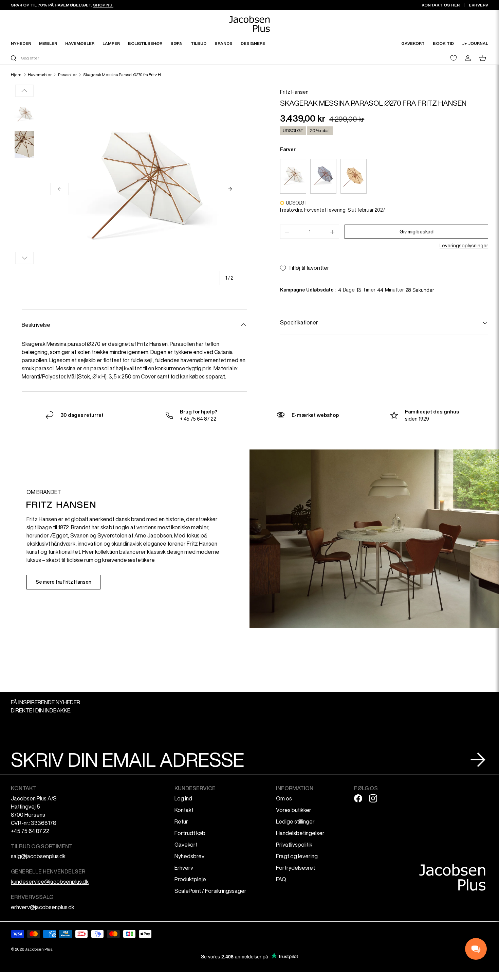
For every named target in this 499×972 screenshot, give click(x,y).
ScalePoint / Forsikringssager (210, 891)
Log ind (183, 798)
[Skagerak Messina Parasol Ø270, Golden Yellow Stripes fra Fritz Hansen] (353, 176)
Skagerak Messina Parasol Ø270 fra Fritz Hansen (124, 75)
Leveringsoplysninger (464, 246)
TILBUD (198, 43)
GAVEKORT (413, 43)
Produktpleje (190, 879)
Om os (284, 798)
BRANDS (224, 43)
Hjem (16, 75)
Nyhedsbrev (189, 856)
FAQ (281, 879)
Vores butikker (293, 810)
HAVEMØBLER (79, 43)
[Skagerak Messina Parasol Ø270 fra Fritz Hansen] (293, 176)
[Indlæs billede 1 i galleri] (24, 114)
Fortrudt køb (189, 833)
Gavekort (186, 844)
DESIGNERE (253, 43)
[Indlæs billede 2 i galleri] (24, 144)
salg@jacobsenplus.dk (38, 856)
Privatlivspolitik (294, 844)
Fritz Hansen (294, 92)
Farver (288, 149)
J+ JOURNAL (475, 43)
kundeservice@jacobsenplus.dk (50, 881)
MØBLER (48, 43)
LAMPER (111, 43)
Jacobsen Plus (38, 949)
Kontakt (183, 810)
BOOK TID (443, 43)
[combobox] (129, 58)
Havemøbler (40, 75)
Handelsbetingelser (300, 833)
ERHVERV (478, 5)
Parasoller (67, 75)
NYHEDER (21, 43)
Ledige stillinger (295, 821)
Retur (181, 821)
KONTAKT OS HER (441, 5)
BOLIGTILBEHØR (145, 43)
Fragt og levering (297, 856)
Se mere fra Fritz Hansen (63, 582)
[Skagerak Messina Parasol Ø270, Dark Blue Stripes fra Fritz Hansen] (323, 176)
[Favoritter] (453, 58)
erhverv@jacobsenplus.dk (42, 907)
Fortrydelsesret (295, 867)
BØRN (176, 43)
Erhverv (183, 867)
